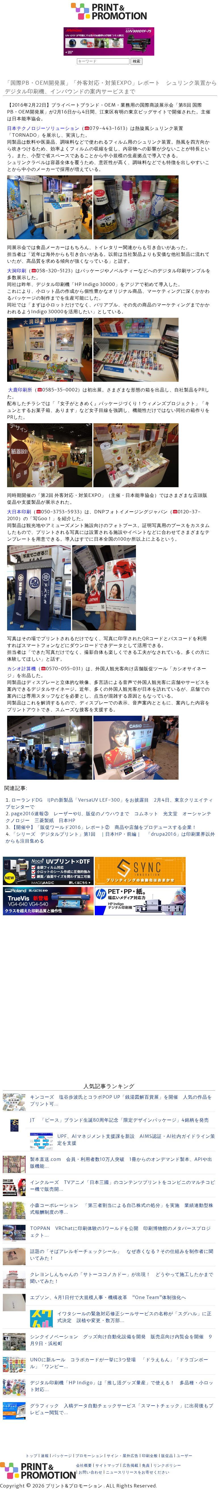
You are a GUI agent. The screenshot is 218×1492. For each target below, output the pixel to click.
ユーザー (184, 1456)
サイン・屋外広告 (123, 1456)
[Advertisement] (109, 957)
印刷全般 (150, 1456)
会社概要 (84, 1465)
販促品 (167, 1456)
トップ (31, 1456)
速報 (45, 1456)
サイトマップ (107, 1465)
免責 (146, 1465)
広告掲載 (131, 1465)
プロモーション (89, 1456)
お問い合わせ (90, 1472)
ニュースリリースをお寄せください (137, 1472)
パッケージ (62, 1456)
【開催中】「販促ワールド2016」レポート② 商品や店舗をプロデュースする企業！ (104, 827)
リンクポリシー (167, 1465)
